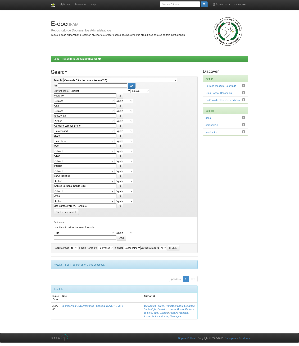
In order (118, 248)
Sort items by (89, 248)
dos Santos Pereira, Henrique (160, 305)
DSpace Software (187, 338)
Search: (58, 80)
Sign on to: (221, 4)
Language (238, 4)
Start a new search (66, 212)
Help (93, 4)
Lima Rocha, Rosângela (168, 316)
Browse (79, 4)
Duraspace (231, 338)
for (55, 85)
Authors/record (150, 248)
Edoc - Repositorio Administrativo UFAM (77, 59)
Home (66, 4)
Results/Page (61, 248)
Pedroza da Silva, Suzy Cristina (223, 100)
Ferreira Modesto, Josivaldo (221, 85)
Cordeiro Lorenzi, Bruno (170, 309)
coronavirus (212, 125)
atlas (208, 117)
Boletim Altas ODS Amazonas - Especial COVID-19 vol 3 (92, 305)
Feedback (244, 338)
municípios (211, 132)
